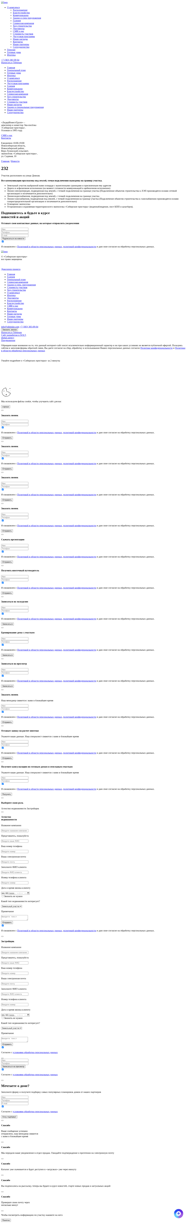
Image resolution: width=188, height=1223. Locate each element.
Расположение (20, 10)
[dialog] (94, 871)
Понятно (6, 1220)
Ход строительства (22, 26)
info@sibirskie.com (10, 326)
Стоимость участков (23, 34)
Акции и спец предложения (27, 18)
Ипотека (11, 55)
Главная (11, 67)
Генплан (11, 49)
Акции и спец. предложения (21, 285)
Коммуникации (20, 15)
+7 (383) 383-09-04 (29, 326)
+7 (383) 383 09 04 (10, 60)
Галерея (17, 20)
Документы (19, 28)
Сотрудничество (21, 47)
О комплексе (13, 7)
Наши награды (20, 39)
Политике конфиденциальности (156, 348)
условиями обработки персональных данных (35, 1052)
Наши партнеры (21, 44)
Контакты (18, 42)
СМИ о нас (18, 31)
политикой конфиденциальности (79, 246)
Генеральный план (16, 70)
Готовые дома (14, 52)
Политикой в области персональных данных (39, 246)
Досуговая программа (24, 36)
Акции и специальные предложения (25, 107)
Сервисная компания (23, 23)
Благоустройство (21, 12)
